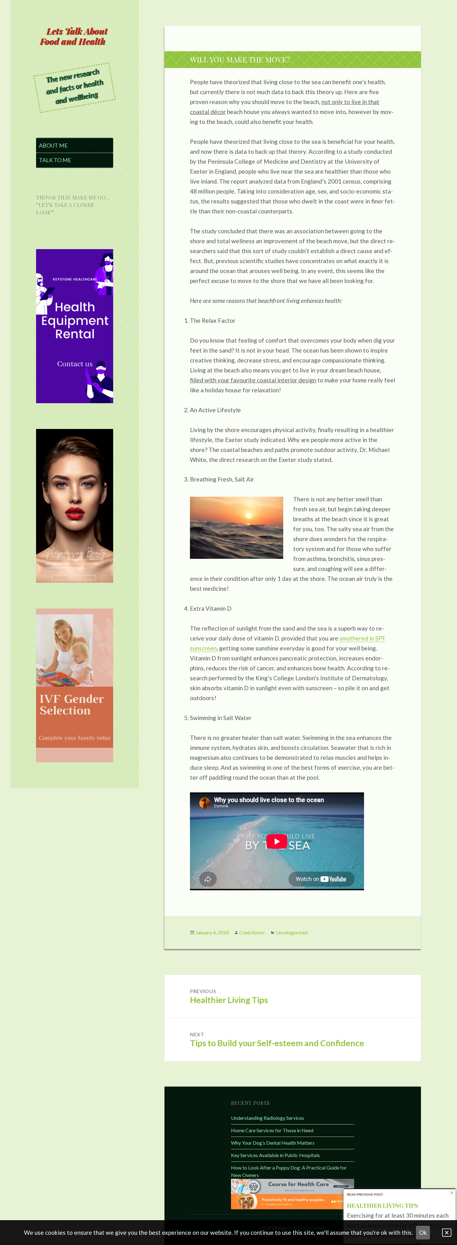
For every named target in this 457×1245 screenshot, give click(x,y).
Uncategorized (292, 932)
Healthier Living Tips (382, 1205)
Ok (423, 1232)
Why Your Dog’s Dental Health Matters (273, 1143)
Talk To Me (55, 160)
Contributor (252, 932)
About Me (53, 145)
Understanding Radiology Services (267, 1118)
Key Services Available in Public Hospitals (275, 1155)
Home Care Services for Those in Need (272, 1130)
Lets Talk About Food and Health (73, 36)
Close (452, 1193)
